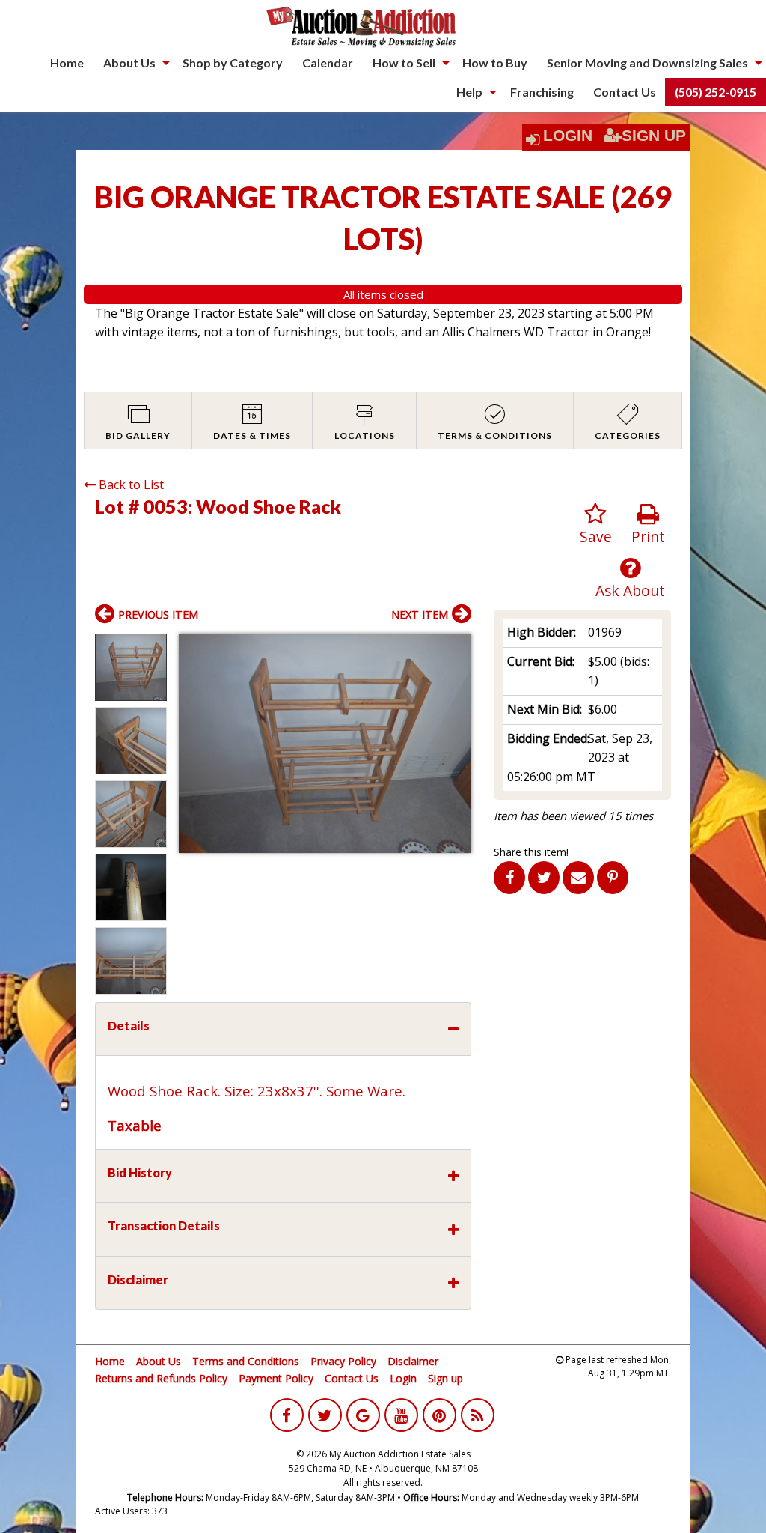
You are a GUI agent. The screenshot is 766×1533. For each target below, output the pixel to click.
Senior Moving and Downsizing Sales (647, 62)
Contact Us (624, 92)
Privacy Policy (343, 1361)
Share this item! (531, 852)
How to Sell (404, 62)
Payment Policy (276, 1378)
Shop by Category (233, 62)
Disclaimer (412, 1361)
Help (469, 92)
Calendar (327, 62)
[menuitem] (67, 63)
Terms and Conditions (245, 1361)
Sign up (445, 1378)
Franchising (542, 92)
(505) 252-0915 (715, 92)
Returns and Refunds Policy (161, 1378)
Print (648, 536)
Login (567, 136)
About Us (129, 62)
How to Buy (494, 62)
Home (67, 62)
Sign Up (654, 136)
